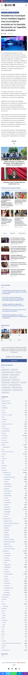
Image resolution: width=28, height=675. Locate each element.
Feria (3, 449)
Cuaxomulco (7, 502)
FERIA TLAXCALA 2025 (7, 451)
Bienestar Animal (6, 401)
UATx (3, 647)
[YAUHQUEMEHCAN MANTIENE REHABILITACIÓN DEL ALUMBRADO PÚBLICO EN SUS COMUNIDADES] (7, 195)
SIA (3, 629)
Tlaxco (6, 576)
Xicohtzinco (7, 583)
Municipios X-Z (7, 594)
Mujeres (4, 467)
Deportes (5, 374)
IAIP (3, 456)
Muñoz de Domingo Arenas (11, 523)
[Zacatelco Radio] (10, 5)
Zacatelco (5, 392)
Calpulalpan (7, 493)
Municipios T (6, 551)
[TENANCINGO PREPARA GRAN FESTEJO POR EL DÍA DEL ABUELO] (21, 195)
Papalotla (6, 535)
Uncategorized (6, 390)
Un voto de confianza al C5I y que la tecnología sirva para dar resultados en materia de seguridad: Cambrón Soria (18, 249)
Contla (18, 372)
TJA (3, 638)
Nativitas (6, 528)
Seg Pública (6, 387)
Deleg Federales (6, 431)
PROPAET (4, 608)
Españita (6, 505)
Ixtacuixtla (7, 514)
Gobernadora (6, 379)
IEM (3, 463)
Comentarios (21, 233)
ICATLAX (4, 458)
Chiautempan (7, 495)
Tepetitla (6, 558)
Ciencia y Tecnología (7, 414)
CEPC (3, 410)
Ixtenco (6, 516)
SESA (4, 615)
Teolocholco (7, 555)
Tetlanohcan (7, 565)
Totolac (6, 578)
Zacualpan (7, 592)
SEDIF (3, 617)
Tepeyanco (7, 560)
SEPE (3, 627)
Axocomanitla (7, 486)
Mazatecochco (8, 521)
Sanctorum (7, 544)
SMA (3, 631)
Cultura (4, 426)
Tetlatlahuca (7, 567)
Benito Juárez (8, 491)
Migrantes (4, 465)
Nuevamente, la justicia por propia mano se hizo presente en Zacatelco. (18, 264)
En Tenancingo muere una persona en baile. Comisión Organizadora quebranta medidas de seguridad (17, 240)
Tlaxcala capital (17, 387)
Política (23, 382)
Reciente (12, 233)
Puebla (3, 611)
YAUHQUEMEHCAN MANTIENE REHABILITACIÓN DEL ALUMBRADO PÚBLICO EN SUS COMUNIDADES (7, 202)
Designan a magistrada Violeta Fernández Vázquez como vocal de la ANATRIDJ (6, 220)
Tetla (5, 562)
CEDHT (4, 405)
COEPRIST (4, 419)
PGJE (4, 622)
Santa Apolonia (8, 546)
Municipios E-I (5, 597)
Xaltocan (6, 581)
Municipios (16, 12)
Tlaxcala (4, 641)
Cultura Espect (5, 428)
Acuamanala (7, 475)
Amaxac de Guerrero (9, 477)
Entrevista (5, 606)
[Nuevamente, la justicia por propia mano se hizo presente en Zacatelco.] (5, 264)
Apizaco (6, 481)
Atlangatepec (7, 484)
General (7, 9)
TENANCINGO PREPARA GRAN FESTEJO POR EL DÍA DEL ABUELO (21, 201)
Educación (4, 440)
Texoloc (6, 569)
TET (3, 636)
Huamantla (15, 379)
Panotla (6, 532)
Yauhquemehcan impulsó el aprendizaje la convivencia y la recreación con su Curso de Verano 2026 (21, 221)
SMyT (3, 634)
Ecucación (4, 437)
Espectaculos (5, 442)
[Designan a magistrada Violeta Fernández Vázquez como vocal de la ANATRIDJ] (7, 213)
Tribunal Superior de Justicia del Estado (11, 643)
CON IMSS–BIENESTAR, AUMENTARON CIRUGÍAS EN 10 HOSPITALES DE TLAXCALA (18, 257)
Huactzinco (7, 507)
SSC (4, 624)
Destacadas (4, 12)
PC (2, 601)
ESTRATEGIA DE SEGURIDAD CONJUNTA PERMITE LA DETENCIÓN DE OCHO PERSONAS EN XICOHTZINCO (17, 272)
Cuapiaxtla (7, 500)
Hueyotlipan (7, 511)
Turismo (4, 645)
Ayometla (14, 369)
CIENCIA (4, 412)
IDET (3, 461)
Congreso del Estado (7, 372)
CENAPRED (4, 407)
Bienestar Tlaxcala (6, 403)
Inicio (3, 9)
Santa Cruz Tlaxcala (9, 548)
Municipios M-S (7, 518)
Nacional (4, 599)
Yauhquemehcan (17, 390)
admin (3, 33)
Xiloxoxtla (6, 585)
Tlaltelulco (7, 571)
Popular (5, 233)
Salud (4, 384)
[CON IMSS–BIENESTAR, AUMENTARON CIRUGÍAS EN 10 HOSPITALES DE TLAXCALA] (5, 257)
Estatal (5, 377)
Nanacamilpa (7, 525)
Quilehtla (6, 537)
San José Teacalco (9, 539)
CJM (3, 417)
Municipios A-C (7, 472)
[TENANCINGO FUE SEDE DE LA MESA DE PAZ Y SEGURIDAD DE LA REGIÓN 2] (14, 341)
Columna (4, 421)
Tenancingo (7, 553)
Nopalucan (14, 382)
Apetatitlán (5, 369)
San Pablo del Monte (14, 384)
